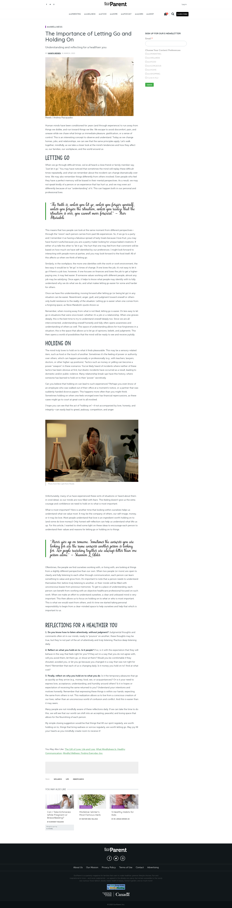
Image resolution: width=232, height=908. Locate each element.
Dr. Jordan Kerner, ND (122, 819)
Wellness (58, 779)
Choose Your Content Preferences (162, 50)
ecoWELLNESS (89, 14)
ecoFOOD (103, 14)
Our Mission (92, 867)
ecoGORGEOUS (154, 66)
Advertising (153, 867)
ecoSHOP (150, 14)
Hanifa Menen (54, 53)
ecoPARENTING (75, 14)
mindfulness (78, 779)
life (67, 779)
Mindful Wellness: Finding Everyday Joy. (83, 753)
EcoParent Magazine (56, 822)
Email (148, 38)
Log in (184, 4)
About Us (78, 867)
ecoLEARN (139, 14)
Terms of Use (125, 867)
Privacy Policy (109, 867)
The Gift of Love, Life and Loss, (80, 749)
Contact (140, 867)
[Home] (116, 4)
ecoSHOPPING (153, 74)
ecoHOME (114, 14)
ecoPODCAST (126, 14)
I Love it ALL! (153, 78)
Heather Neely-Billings (89, 819)
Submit (149, 85)
